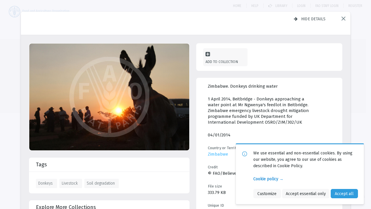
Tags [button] (41, 164)
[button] (343, 18)
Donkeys (45, 183)
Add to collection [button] (221, 62)
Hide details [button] (313, 18)
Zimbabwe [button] (218, 154)
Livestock (70, 183)
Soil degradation (101, 183)
